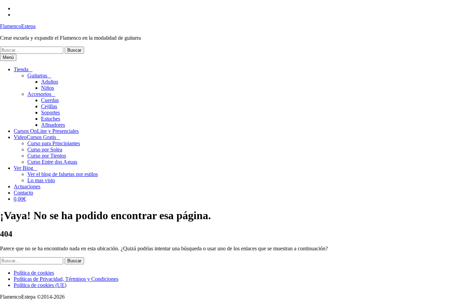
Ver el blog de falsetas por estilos (62, 174)
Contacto (23, 193)
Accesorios (39, 94)
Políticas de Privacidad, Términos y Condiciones (66, 279)
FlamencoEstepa (18, 26)
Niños (47, 88)
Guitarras (37, 75)
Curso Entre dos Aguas (52, 162)
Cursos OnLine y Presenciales (46, 131)
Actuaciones (27, 186)
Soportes (50, 112)
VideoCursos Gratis (35, 137)
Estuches (50, 119)
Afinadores (53, 125)
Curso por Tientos (46, 156)
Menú (8, 57)
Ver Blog (23, 168)
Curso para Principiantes (53, 143)
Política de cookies (34, 273)
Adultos (49, 82)
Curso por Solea (44, 149)
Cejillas (49, 106)
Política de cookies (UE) (40, 285)
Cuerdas (50, 100)
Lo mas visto (41, 180)
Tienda (21, 69)
